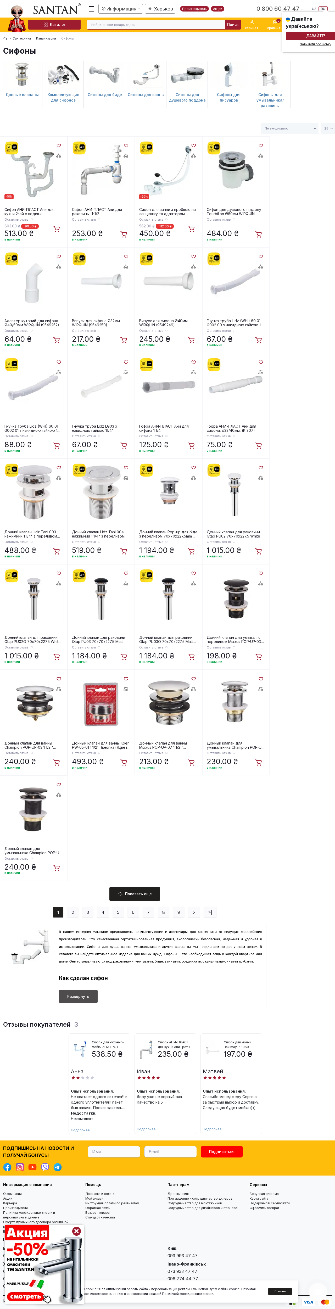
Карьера (10, 1203)
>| (210, 912)
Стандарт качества (100, 1217)
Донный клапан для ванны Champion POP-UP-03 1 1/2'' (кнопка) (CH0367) (28, 745)
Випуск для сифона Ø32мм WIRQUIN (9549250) (96, 323)
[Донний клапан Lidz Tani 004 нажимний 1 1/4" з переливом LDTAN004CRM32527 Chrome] (101, 492)
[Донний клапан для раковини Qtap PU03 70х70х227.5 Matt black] (101, 598)
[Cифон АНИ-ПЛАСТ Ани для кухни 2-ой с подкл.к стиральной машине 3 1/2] (33, 170)
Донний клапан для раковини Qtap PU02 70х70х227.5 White (233, 534)
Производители (15, 1208)
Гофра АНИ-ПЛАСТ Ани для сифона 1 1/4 (164, 428)
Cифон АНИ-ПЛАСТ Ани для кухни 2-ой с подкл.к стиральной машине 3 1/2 (29, 212)
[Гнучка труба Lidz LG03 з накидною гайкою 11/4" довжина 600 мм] (101, 386)
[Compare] (58, 155)
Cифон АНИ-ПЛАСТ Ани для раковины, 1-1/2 (97, 212)
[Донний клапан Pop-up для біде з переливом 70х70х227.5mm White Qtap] (168, 492)
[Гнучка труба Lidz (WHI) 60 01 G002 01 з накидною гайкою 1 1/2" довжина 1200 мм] (33, 386)
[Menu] (91, 9)
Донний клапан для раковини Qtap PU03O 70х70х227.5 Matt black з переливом (166, 639)
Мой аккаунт (95, 1198)
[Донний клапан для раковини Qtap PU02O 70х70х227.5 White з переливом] (33, 598)
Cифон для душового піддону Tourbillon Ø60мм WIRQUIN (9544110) (234, 212)
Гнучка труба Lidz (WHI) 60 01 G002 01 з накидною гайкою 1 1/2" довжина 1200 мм (31, 428)
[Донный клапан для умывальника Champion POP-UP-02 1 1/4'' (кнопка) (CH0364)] (236, 703)
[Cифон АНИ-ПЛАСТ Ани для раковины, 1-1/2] (101, 170)
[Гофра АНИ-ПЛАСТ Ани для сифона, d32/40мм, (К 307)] (236, 386)
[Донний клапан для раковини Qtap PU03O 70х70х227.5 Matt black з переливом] (168, 598)
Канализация (46, 38)
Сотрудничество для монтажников (195, 1203)
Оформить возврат (264, 1208)
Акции (217, 9)
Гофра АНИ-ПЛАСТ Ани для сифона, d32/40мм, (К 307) (231, 428)
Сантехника (22, 38)
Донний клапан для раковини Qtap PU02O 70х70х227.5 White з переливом (32, 639)
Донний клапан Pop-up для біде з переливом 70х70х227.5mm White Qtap (168, 534)
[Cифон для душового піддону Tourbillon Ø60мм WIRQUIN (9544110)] (236, 170)
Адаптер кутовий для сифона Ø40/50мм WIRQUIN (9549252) (31, 323)
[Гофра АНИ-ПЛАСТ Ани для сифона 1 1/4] (168, 386)
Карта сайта (259, 1198)
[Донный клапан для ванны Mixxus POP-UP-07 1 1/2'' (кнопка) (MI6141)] (168, 703)
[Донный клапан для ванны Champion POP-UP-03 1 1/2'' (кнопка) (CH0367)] (33, 703)
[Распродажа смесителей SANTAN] (44, 1264)
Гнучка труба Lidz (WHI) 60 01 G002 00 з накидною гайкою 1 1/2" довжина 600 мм (234, 323)
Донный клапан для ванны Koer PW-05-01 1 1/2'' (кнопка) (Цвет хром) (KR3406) (100, 745)
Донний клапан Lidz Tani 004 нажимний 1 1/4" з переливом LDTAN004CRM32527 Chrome (98, 534)
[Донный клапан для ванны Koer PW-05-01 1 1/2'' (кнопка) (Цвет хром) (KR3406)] (101, 703)
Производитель (194, 9)
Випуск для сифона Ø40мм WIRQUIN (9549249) (163, 323)
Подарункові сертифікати (270, 1203)
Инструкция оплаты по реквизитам (112, 1203)
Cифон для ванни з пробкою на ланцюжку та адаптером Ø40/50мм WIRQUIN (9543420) (167, 212)
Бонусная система (264, 1194)
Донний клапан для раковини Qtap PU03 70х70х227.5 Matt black (98, 639)
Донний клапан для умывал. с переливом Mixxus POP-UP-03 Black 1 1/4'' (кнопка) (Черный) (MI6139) (234, 639)
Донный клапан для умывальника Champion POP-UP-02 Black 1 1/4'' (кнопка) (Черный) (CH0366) (33, 851)
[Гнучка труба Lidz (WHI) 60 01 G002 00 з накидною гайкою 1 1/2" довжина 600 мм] (236, 281)
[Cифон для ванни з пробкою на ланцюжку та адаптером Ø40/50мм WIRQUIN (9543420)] (168, 170)
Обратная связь (97, 1208)
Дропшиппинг (178, 1194)
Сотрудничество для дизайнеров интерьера (203, 1208)
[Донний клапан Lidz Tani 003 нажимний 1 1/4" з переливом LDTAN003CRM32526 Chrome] (33, 492)
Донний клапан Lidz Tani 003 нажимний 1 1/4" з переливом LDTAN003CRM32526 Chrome (30, 534)
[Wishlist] (58, 145)
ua (314, 9)
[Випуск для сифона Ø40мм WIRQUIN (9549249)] (168, 281)
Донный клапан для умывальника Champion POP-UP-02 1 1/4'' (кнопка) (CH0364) (236, 745)
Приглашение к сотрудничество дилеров (200, 1198)
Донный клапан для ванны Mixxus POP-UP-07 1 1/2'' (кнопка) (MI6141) (163, 745)
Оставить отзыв (16, 219)
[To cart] (57, 229)
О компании (12, 1194)
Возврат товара (97, 1213)
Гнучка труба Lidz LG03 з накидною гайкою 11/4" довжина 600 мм (94, 428)
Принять (280, 1291)
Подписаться (221, 1151)
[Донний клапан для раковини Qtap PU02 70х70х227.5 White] (236, 492)
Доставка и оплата (100, 1194)
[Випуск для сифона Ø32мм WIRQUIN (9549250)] (101, 281)
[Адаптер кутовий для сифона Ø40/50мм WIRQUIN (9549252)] (33, 281)
